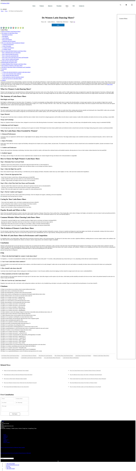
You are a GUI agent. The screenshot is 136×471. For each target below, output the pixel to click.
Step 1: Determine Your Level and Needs (11, 52)
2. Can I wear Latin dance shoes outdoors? (11, 73)
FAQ (74, 5)
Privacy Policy (6, 442)
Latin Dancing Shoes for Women (29, 355)
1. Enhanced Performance (8, 44)
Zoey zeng (8, 467)
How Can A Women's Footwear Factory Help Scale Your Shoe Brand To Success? (20, 382)
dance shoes (110, 84)
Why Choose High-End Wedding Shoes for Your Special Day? (16, 386)
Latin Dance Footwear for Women (83, 355)
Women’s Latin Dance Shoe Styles (101, 355)
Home (34, 5)
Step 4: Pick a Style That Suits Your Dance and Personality (15, 57)
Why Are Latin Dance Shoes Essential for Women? (13, 42)
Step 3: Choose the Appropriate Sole (10, 55)
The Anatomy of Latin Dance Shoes (10, 33)
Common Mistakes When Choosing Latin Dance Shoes (14, 64)
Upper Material (5, 38)
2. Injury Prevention (6, 46)
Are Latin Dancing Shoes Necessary (52, 357)
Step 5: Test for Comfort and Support (10, 59)
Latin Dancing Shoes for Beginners (71, 357)
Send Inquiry (14, 413)
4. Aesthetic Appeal (6, 49)
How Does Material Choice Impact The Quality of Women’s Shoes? (83, 382)
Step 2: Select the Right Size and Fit (10, 54)
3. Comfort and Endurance (8, 47)
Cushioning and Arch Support (9, 41)
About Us (50, 5)
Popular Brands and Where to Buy (9, 62)
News (67, 5)
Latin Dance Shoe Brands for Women (9, 357)
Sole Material (5, 36)
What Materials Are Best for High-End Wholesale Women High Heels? (18, 374)
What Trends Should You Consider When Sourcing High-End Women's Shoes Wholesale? (88, 378)
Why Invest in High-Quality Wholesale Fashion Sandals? (15, 378)
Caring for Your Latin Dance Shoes (9, 60)
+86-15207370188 (10, 463)
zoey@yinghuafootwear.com (12, 464)
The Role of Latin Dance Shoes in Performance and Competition (16, 67)
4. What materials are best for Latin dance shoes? (13, 77)
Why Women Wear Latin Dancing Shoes (64, 355)
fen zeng (8, 466)
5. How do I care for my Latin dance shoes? (12, 78)
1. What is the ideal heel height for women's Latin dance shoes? (16, 72)
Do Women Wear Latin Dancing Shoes (10, 355)
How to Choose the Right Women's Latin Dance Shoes (14, 51)
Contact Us (81, 5)
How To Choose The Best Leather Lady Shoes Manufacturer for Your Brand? (85, 386)
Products (42, 5)
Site (74, 21)
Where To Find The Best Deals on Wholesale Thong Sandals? (16, 370)
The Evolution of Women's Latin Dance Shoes (12, 65)
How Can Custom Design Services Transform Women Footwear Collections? (85, 370)
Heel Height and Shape (7, 34)
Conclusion (4, 68)
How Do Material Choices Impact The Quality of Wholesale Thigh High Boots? (86, 374)
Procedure (59, 5)
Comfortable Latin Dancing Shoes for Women (31, 357)
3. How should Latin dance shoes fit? (10, 75)
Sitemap (5, 441)
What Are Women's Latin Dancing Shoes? (11, 31)
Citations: (4, 80)
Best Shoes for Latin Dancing (45, 355)
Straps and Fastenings (7, 39)
